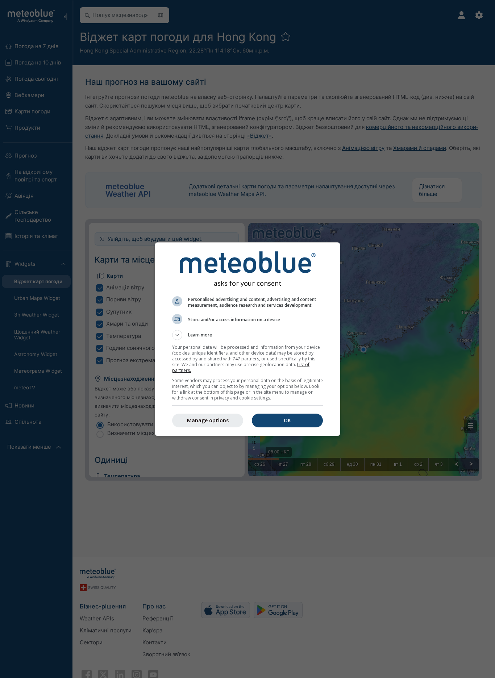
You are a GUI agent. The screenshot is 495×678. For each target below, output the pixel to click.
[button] (247, 335)
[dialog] (247, 339)
